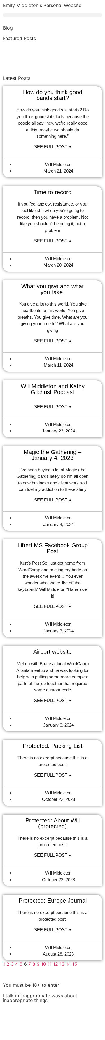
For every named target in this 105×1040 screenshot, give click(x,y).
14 (68, 964)
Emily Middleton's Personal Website (42, 5)
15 (74, 964)
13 (62, 964)
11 (50, 964)
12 (55, 964)
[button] (52, 15)
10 (43, 964)
